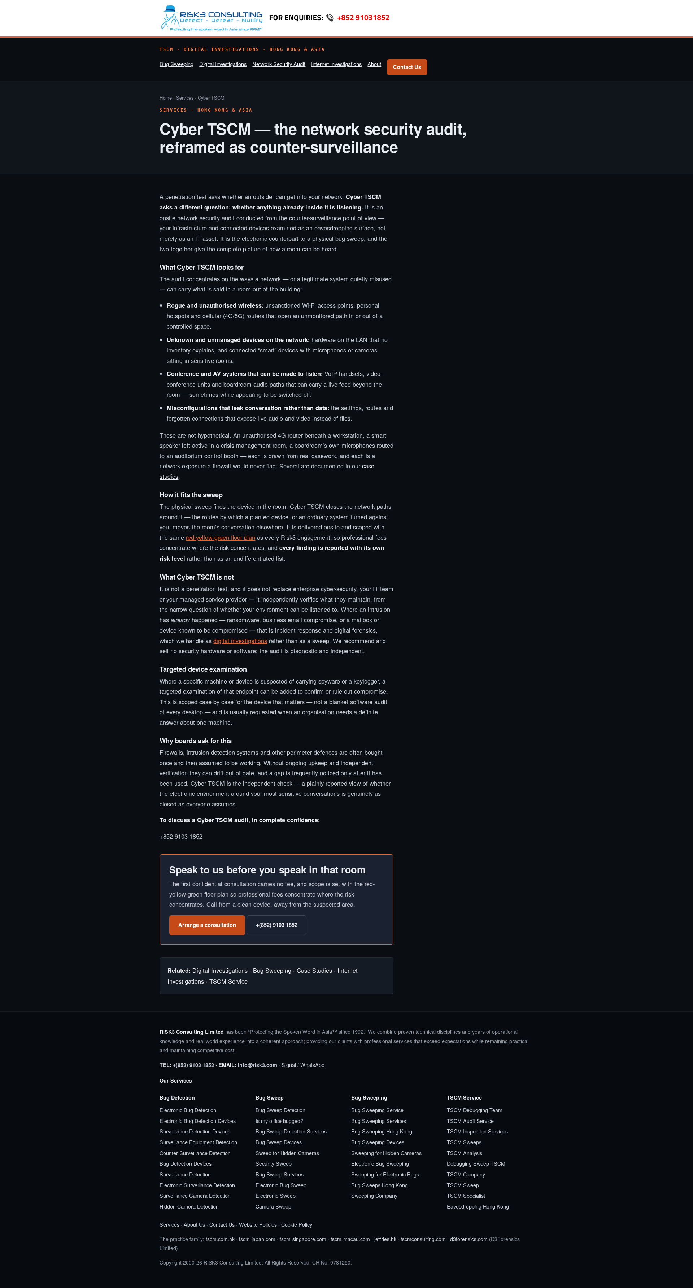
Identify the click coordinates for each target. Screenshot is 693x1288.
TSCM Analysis (464, 1153)
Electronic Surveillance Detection (197, 1185)
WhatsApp (312, 1064)
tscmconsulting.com (423, 1239)
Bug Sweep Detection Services (291, 1131)
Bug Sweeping (176, 64)
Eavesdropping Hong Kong (478, 1206)
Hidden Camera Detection (189, 1206)
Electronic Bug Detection (188, 1110)
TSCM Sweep (463, 1185)
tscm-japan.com (257, 1239)
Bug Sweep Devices (279, 1142)
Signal (289, 1064)
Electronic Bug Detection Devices (198, 1120)
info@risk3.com (257, 1064)
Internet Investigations (336, 64)
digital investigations (240, 640)
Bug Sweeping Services (378, 1120)
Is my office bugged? (279, 1120)
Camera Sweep (273, 1206)
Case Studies (314, 970)
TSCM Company (466, 1174)
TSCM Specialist (466, 1195)
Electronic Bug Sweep (281, 1185)
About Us (194, 1224)
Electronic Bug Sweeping (380, 1163)
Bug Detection (177, 1097)
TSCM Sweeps (464, 1142)
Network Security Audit (278, 64)
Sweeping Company (374, 1195)
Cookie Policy (296, 1224)
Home (166, 97)
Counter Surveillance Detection (195, 1153)
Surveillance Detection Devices (195, 1131)
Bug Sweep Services (280, 1174)
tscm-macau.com (350, 1239)
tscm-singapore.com (303, 1239)
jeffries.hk (385, 1239)
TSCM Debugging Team (474, 1110)
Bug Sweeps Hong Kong (379, 1185)
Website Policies (258, 1224)
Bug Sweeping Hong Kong (381, 1131)
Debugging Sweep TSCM (476, 1163)
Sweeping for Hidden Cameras (386, 1153)
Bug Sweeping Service (377, 1110)
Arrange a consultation (207, 925)
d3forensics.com (469, 1239)
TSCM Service (228, 981)
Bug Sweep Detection (280, 1110)
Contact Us (407, 67)
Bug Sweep (270, 1097)
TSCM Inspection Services (477, 1131)
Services (184, 97)
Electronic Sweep (276, 1195)
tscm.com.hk (220, 1239)
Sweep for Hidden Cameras (287, 1153)
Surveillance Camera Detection (195, 1195)
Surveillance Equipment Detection (198, 1142)
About (374, 64)
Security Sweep (274, 1163)
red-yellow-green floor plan (220, 537)
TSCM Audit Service (470, 1120)
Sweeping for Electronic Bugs (385, 1174)
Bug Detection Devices (186, 1163)
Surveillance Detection (185, 1174)
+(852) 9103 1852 (276, 925)
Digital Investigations (223, 64)
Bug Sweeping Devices (377, 1142)
